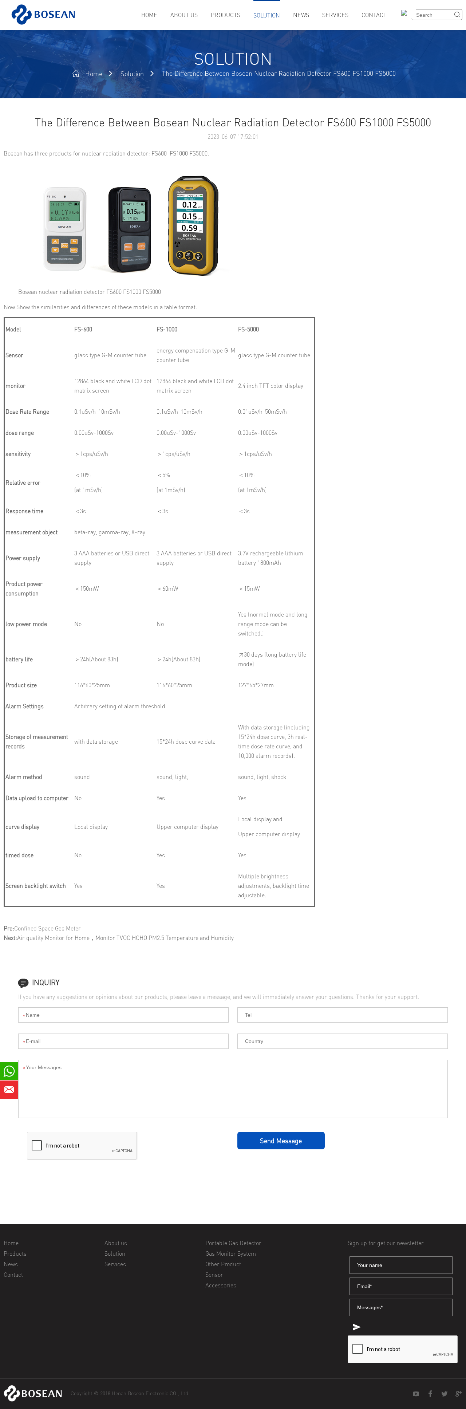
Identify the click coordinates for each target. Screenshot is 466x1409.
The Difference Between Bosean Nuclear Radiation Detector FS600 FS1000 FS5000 (279, 74)
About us (184, 15)
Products (225, 15)
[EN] (406, 17)
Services (335, 15)
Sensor (214, 1274)
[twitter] (444, 1394)
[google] (458, 1394)
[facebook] (430, 1394)
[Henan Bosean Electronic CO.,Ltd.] (33, 1393)
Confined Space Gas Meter (47, 928)
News (301, 15)
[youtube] (416, 1394)
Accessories (220, 1285)
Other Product (223, 1264)
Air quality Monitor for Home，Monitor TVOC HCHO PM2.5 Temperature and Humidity (125, 937)
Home (149, 15)
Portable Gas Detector (233, 1243)
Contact (374, 15)
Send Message (281, 1141)
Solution (266, 15)
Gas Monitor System (230, 1253)
